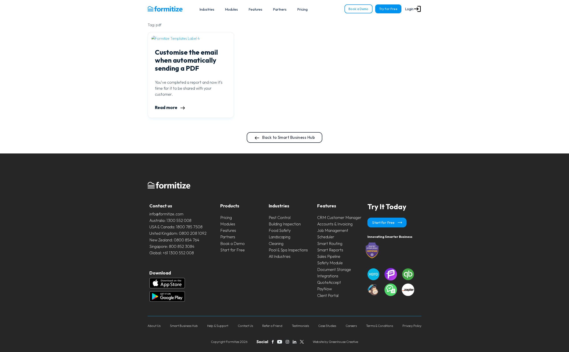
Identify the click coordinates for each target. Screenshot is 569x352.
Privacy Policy (412, 326)
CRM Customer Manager (339, 217)
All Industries (280, 256)
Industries (206, 9)
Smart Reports (330, 250)
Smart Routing (329, 243)
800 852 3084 (181, 246)
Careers (351, 326)
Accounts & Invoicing (335, 224)
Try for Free (388, 9)
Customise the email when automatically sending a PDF (186, 60)
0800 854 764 (186, 240)
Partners (280, 9)
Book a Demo (359, 9)
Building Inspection (285, 224)
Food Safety (280, 230)
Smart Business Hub (184, 326)
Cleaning (276, 243)
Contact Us (245, 326)
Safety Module (330, 262)
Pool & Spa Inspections (288, 250)
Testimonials (300, 326)
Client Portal (328, 295)
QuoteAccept (329, 282)
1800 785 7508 (189, 226)
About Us (154, 326)
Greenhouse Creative (343, 342)
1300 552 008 (178, 220)
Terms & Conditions (379, 326)
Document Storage (334, 269)
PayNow (324, 288)
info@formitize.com (166, 214)
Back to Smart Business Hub (288, 137)
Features (255, 9)
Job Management (332, 230)
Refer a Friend (272, 326)
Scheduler (325, 236)
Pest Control (280, 217)
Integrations (327, 275)
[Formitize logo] (165, 9)
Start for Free (232, 250)
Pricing (302, 9)
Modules (231, 9)
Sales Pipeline (328, 256)
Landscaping (279, 236)
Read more (166, 107)
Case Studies (327, 326)
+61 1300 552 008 (178, 252)
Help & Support (217, 326)
